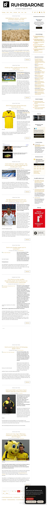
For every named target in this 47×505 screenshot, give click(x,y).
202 (21, 491)
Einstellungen (40, 501)
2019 (43, 168)
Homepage (3, 12)
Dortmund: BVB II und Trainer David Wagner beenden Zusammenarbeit (16, 390)
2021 (38, 168)
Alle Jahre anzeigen (37, 173)
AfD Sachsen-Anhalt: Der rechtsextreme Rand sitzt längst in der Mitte (39, 47)
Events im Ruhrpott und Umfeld (7, 497)
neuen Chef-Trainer (20, 73)
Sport (22, 12)
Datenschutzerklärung (11, 499)
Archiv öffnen (39, 164)
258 (3, 493)
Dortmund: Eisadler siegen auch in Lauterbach (16, 248)
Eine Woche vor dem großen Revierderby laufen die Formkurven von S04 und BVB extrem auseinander (16, 281)
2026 (35, 166)
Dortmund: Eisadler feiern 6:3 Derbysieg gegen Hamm (16, 347)
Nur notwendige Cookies (31, 501)
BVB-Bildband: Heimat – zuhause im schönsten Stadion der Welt (16, 18)
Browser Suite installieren (39, 136)
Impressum (4, 499)
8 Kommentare (22, 168)
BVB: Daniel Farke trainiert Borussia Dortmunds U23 (16, 106)
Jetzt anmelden (39, 27)
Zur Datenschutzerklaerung (30, 496)
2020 (40, 168)
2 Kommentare (22, 21)
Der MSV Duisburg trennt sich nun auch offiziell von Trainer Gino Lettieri (16, 200)
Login (25, 12)
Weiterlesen (27, 59)
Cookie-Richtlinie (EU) (20, 499)
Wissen (11, 12)
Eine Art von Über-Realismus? (39, 44)
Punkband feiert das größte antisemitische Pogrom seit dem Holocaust (39, 37)
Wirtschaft (15, 12)
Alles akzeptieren (30, 498)
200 (15, 491)
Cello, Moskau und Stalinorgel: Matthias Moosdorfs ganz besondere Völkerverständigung (39, 40)
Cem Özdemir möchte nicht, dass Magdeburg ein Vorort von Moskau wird (39, 50)
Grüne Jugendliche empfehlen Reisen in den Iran (39, 145)
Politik (8, 12)
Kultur (19, 12)
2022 (35, 168)
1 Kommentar (22, 202)
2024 (40, 166)
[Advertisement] (16, 335)
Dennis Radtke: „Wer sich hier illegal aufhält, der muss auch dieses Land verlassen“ (39, 181)
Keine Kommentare (21, 70)
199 (12, 491)
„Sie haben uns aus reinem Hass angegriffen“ (39, 42)
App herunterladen (39, 134)
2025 (38, 166)
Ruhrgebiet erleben (17, 497)
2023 (43, 166)
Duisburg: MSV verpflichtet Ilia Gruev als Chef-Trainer (16, 68)
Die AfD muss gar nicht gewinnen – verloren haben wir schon (40, 72)
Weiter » (7, 493)
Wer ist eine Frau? (37, 197)
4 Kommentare (22, 438)
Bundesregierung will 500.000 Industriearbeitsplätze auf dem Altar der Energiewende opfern (39, 190)
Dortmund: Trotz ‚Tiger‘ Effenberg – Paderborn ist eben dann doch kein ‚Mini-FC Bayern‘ (16, 435)
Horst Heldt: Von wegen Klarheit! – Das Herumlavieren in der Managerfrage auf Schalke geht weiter (16, 165)
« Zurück (4, 491)
